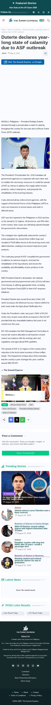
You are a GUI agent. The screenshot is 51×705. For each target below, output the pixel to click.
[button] (41, 20)
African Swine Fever (18, 405)
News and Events (9, 409)
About (26, 692)
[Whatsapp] (22, 420)
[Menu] (3, 20)
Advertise (25, 675)
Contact (36, 692)
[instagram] (43, 12)
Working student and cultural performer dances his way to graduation (28, 560)
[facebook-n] (33, 12)
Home (3, 30)
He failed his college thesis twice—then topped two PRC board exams (24, 498)
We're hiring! (25, 681)
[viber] (33, 665)
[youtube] (38, 665)
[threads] (48, 12)
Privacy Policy (36, 695)
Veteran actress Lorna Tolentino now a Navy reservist (32, 511)
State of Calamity (14, 30)
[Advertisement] (25, 91)
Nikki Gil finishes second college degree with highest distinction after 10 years (31, 528)
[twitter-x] (18, 665)
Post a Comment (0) (25, 453)
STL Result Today (35, 613)
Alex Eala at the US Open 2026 (23, 7)
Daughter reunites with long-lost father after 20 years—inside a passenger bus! (29, 544)
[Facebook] (11, 420)
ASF (31, 405)
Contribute (25, 672)
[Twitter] (16, 420)
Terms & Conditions (18, 695)
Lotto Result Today (11, 613)
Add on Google (23, 62)
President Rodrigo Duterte (29, 409)
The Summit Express (30, 701)
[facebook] (13, 665)
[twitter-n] (38, 12)
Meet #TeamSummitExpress (25, 678)
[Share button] (28, 420)
